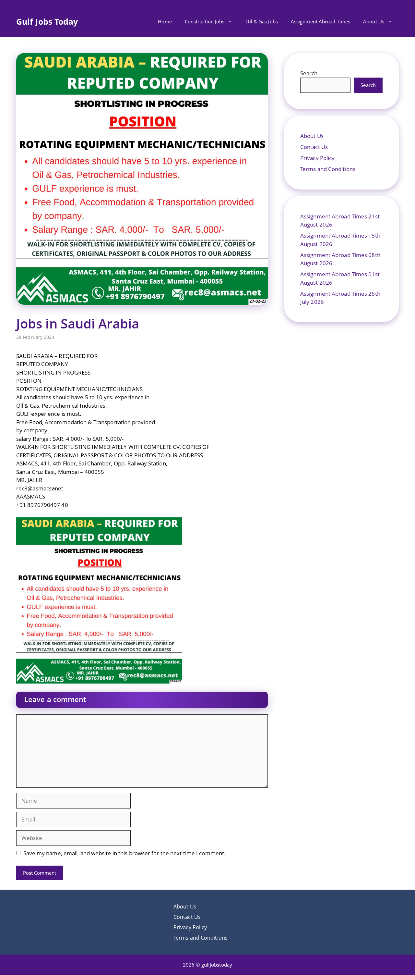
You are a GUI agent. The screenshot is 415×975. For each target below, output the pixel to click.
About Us (373, 21)
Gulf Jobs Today (47, 21)
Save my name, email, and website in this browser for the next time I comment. (124, 853)
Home (165, 21)
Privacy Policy (317, 158)
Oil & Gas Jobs (261, 21)
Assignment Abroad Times (320, 21)
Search (309, 73)
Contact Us (314, 147)
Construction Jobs (205, 21)
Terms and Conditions (327, 169)
